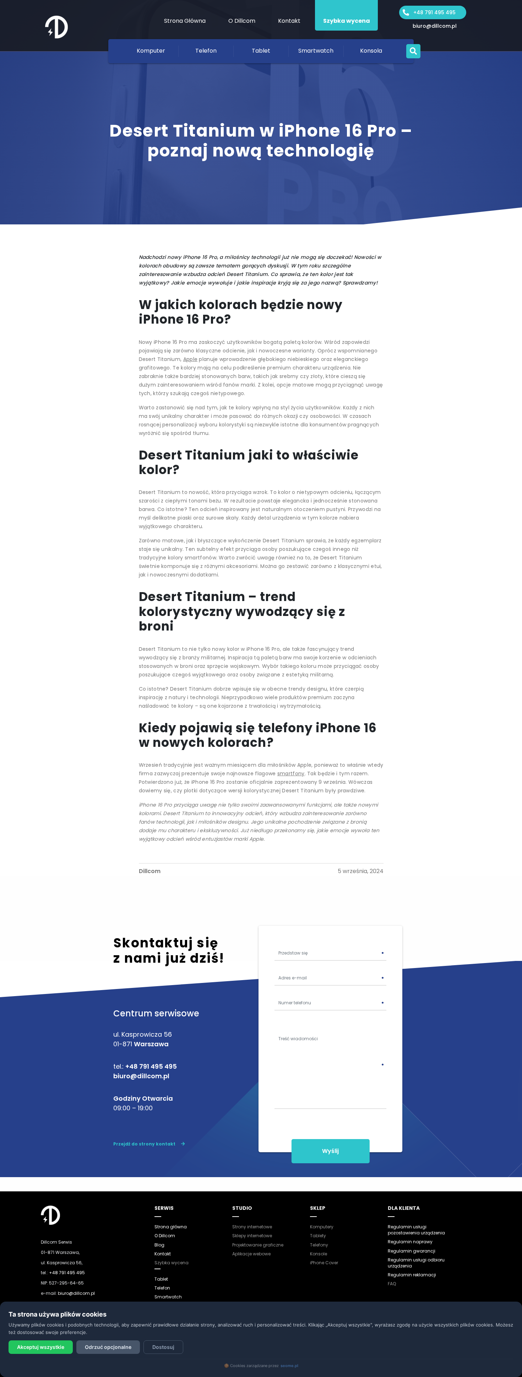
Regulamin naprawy (410, 1242)
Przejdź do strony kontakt (144, 1144)
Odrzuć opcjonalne (108, 1347)
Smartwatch (315, 51)
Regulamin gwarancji (411, 1251)
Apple (190, 359)
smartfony (291, 773)
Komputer (151, 51)
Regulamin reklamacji (412, 1275)
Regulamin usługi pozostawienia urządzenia (416, 1230)
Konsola (371, 51)
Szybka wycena (346, 21)
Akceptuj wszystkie (40, 1347)
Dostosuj (163, 1347)
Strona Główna (185, 21)
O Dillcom (241, 21)
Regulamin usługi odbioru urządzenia (416, 1263)
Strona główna (170, 1227)
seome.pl (289, 1365)
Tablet (261, 51)
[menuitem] (184, 15)
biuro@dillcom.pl (435, 26)
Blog (159, 1245)
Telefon (206, 51)
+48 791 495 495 (434, 12)
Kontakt (289, 21)
